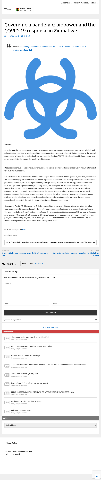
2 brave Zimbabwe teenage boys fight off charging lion (25, 254)
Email (54, 304)
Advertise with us (50, 327)
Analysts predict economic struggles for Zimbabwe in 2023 (76, 254)
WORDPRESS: (27, 263)
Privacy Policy (11, 443)
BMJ (23, 230)
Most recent (8, 332)
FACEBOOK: (39, 263)
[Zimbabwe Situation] (23, 11)
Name (6, 304)
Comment (8, 283)
